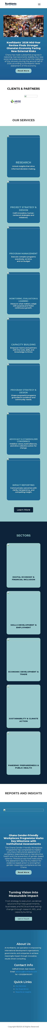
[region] (23, 44)
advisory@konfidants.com (26, 972)
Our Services (21, 986)
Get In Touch (23, 919)
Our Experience (22, 989)
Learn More (23, 509)
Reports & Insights (23, 992)
